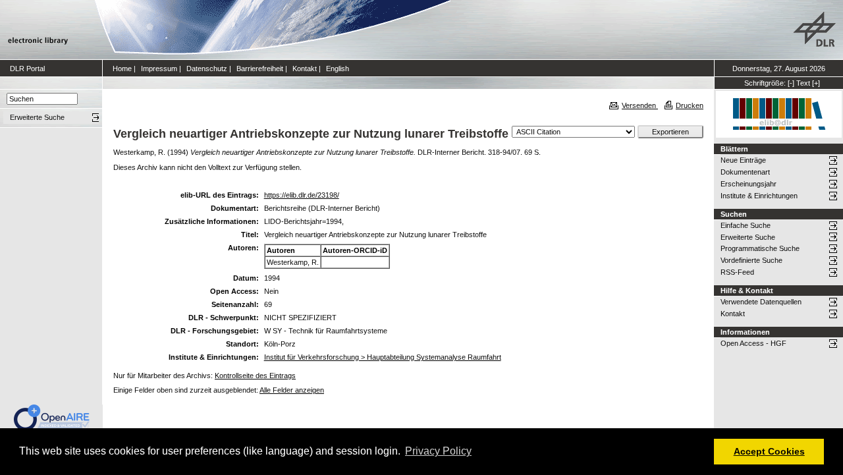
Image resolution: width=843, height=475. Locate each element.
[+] (816, 83)
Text (803, 83)
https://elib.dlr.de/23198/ (301, 195)
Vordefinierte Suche (751, 260)
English (337, 68)
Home (122, 68)
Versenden (640, 105)
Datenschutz (206, 68)
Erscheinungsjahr (748, 184)
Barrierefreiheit (259, 68)
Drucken (689, 105)
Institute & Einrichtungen (759, 196)
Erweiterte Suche (748, 237)
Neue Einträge (743, 160)
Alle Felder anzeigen (291, 390)
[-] (791, 83)
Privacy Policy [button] (438, 451)
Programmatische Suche (760, 248)
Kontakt (304, 68)
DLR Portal (27, 68)
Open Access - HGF (753, 343)
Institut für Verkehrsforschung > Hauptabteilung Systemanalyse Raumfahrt (382, 357)
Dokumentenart (745, 172)
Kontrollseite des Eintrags (255, 375)
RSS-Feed (737, 272)
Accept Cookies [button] (769, 451)
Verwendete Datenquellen (761, 302)
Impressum (159, 68)
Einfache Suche (746, 225)
